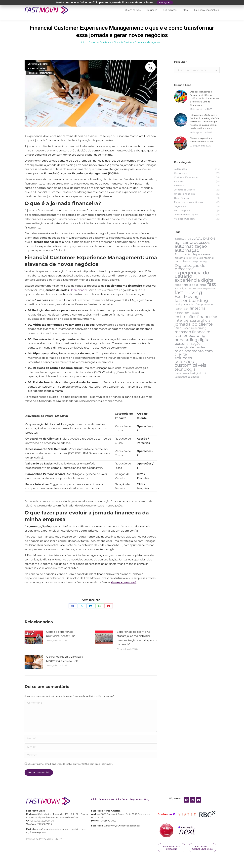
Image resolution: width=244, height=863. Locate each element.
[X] (82, 605)
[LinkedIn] (90, 605)
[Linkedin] (198, 800)
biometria (192, 258)
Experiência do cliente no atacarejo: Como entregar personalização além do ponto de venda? (137, 638)
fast (211, 284)
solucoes (183, 358)
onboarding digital (192, 339)
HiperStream (182, 312)
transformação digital (188, 373)
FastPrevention (181, 309)
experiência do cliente (190, 284)
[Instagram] (192, 800)
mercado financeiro (192, 331)
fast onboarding (191, 300)
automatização (191, 246)
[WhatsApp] (99, 605)
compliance (182, 261)
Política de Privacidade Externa (44, 838)
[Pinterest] (108, 605)
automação (187, 250)
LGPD (178, 328)
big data (180, 257)
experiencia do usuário (192, 274)
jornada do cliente (194, 324)
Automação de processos (192, 254)
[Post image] (34, 637)
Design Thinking (199, 262)
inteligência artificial (193, 320)
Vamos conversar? (123, 582)
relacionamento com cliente (194, 352)
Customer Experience (38, 64)
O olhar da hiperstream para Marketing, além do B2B (64, 659)
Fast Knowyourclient (206, 289)
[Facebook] (73, 605)
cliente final (206, 257)
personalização (188, 343)
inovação (195, 313)
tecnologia (185, 369)
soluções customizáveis (190, 363)
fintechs (197, 308)
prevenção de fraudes (190, 347)
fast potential (184, 304)
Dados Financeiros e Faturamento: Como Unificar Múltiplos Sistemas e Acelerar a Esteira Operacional (204, 98)
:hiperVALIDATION (201, 238)
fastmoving (188, 292)
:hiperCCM (181, 238)
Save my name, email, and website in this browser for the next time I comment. (70, 764)
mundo (178, 336)
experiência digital (195, 280)
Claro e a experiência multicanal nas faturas (60, 634)
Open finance (79, 290)
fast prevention (205, 304)
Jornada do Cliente (36, 68)
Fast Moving (187, 296)
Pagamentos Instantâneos (40, 73)
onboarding (194, 335)
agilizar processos (192, 242)
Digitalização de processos (190, 267)
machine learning (194, 328)
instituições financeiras (196, 316)
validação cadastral (187, 376)
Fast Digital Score (185, 288)
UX (204, 373)
